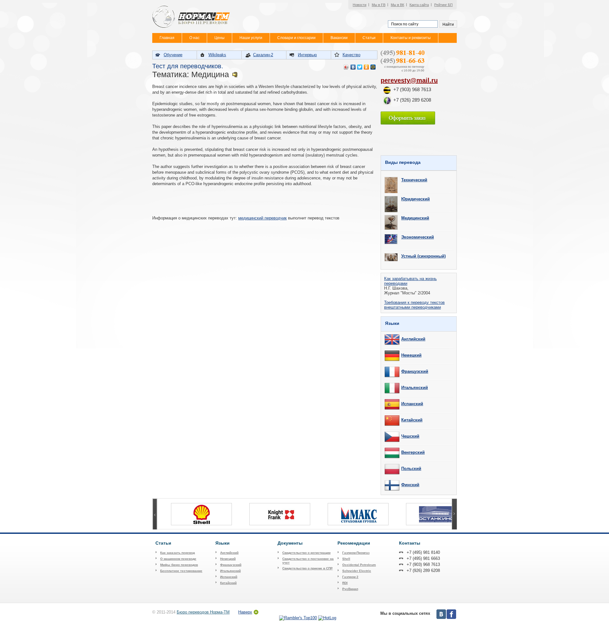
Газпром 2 (350, 577)
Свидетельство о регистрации (306, 552)
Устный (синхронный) (423, 256)
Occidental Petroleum (359, 565)
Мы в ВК (397, 5)
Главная (167, 38)
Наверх (245, 612)
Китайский (411, 420)
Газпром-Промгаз (356, 552)
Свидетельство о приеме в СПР (307, 568)
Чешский (410, 436)
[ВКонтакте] (353, 67)
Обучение (173, 54)
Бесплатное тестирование (181, 571)
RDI (345, 583)
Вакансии (339, 38)
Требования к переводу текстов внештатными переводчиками (414, 305)
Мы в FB (378, 5)
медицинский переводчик (262, 218)
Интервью (307, 54)
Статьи (369, 38)
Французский (414, 371)
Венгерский (413, 452)
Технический (414, 180)
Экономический (417, 237)
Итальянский (414, 387)
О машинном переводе (178, 558)
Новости (359, 5)
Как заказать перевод (177, 552)
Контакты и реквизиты (410, 38)
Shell (346, 558)
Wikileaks (217, 54)
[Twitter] (360, 67)
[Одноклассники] (366, 67)
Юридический (415, 199)
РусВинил (350, 589)
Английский (413, 339)
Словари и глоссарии (296, 38)
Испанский (412, 403)
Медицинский (415, 218)
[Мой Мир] (373, 67)
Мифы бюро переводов (179, 565)
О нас (194, 38)
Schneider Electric (356, 571)
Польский (411, 468)
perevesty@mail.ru (409, 80)
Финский (410, 484)
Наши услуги (250, 38)
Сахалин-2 (263, 54)
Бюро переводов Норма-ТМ (203, 612)
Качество (351, 54)
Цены (219, 38)
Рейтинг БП (443, 5)
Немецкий (411, 355)
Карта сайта (419, 5)
